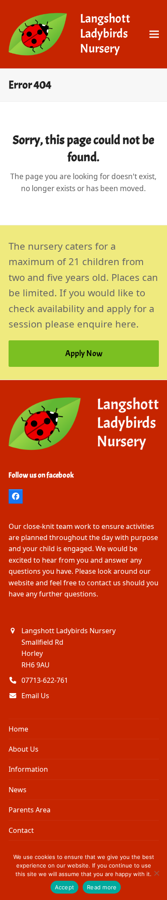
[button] (154, 34)
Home (18, 729)
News (18, 789)
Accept (65, 887)
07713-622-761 (44, 680)
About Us (24, 749)
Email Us (35, 695)
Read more (101, 887)
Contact (21, 830)
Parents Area (30, 809)
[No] (156, 873)
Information (28, 769)
